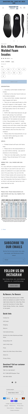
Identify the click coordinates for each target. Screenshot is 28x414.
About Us (5, 355)
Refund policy (12, 405)
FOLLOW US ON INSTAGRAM (14, 272)
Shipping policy (19, 408)
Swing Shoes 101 (7, 340)
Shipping (5, 325)
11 (3, 76)
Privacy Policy (6, 358)
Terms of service (10, 408)
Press (4, 348)
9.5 (14, 73)
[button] (3, 7)
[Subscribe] (23, 260)
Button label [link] (14, 285)
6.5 (8, 69)
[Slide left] (10, 41)
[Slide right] (17, 41)
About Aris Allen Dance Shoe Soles (12, 351)
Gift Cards (6, 321)
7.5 (19, 69)
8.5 (4, 73)
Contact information (14, 410)
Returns (5, 328)
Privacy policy (20, 405)
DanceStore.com (13, 403)
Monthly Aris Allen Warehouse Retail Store (12, 336)
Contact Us (6, 318)
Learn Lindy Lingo (7, 344)
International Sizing (8, 332)
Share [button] (4, 229)
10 (19, 73)
